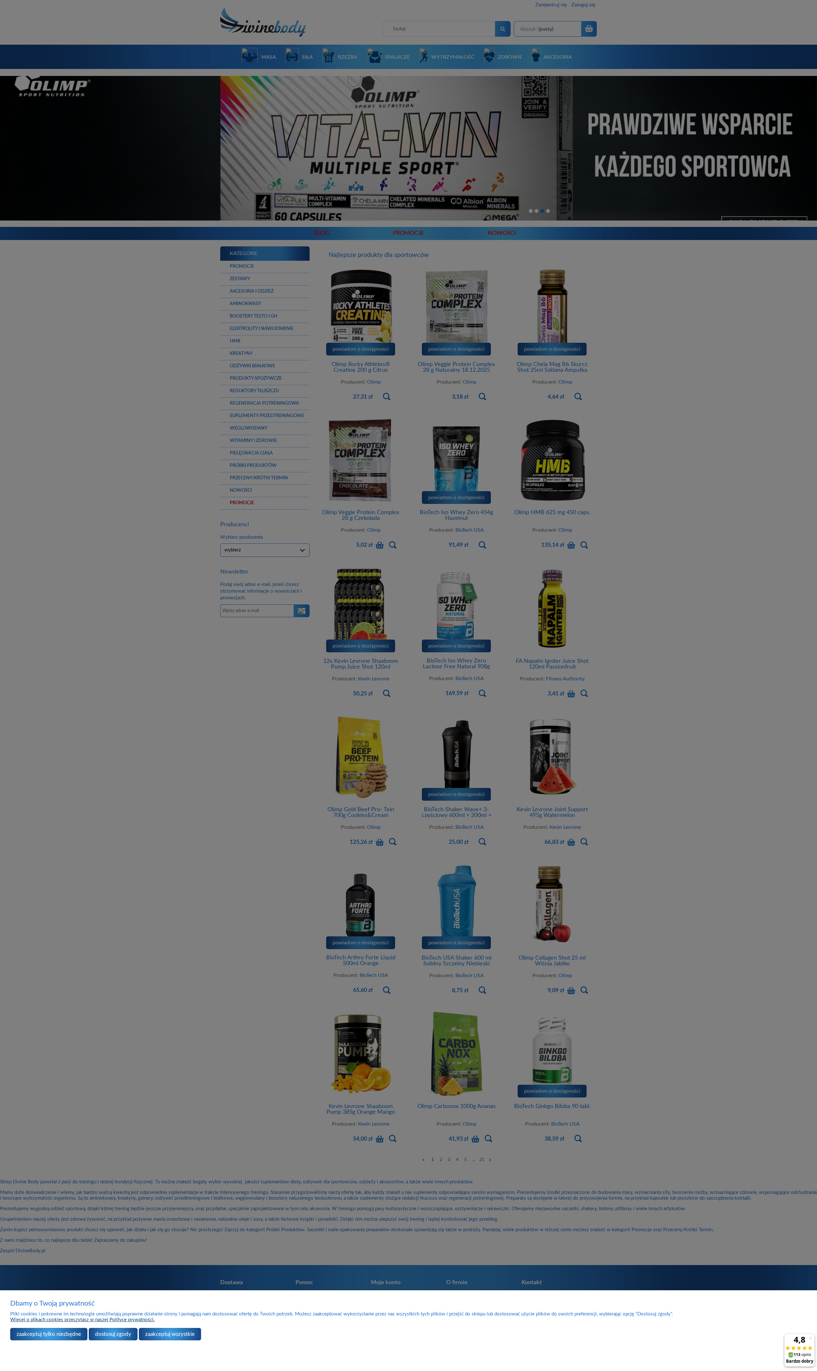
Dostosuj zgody (113, 1334)
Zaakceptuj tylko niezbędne (49, 1334)
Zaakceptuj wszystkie (170, 1334)
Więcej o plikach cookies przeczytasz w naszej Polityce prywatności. (82, 1319)
